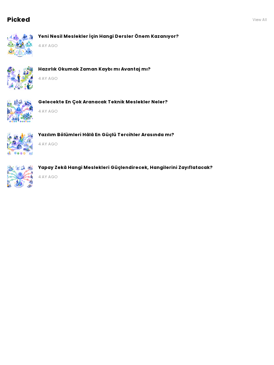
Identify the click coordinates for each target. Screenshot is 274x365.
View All (260, 19)
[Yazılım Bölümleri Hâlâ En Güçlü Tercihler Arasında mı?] (20, 143)
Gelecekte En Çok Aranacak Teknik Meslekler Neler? (103, 102)
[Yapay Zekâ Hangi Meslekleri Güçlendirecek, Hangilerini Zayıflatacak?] (20, 176)
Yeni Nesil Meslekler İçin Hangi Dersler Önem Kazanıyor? (108, 36)
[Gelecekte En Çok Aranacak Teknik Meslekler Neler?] (20, 111)
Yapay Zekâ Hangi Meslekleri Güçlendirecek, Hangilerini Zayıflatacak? (125, 167)
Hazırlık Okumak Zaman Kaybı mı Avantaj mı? (94, 69)
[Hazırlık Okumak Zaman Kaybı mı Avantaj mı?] (20, 78)
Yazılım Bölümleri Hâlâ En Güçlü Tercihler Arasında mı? (106, 135)
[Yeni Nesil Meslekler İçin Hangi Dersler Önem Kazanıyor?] (20, 45)
